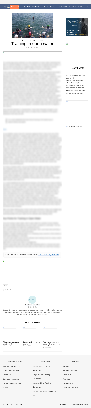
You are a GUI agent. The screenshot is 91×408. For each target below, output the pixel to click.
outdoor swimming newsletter (48, 254)
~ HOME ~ (62, 404)
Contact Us (7, 375)
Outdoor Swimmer (10, 290)
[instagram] (12, 405)
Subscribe (14, 6)
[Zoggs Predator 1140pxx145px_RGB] (32, 55)
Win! (73, 6)
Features (35, 6)
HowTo (5, 285)
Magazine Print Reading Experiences (41, 377)
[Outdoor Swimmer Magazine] (9, 6)
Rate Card (79, 2)
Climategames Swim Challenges (44, 391)
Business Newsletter (54, 2)
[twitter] (7, 405)
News (28, 6)
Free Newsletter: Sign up (41, 366)
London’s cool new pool (74, 93)
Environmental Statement (12, 383)
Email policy (37, 370)
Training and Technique (36, 40)
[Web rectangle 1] (77, 109)
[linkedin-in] (21, 405)
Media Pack (72, 2)
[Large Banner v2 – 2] (32, 270)
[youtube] (17, 405)
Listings (66, 6)
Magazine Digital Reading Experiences (42, 385)
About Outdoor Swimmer (11, 366)
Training (43, 6)
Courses (52, 6)
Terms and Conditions (70, 387)
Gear (58, 6)
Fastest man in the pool (76, 90)
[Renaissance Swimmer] (77, 135)
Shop (79, 6)
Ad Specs (85, 2)
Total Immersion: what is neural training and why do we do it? (51, 344)
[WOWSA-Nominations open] (77, 27)
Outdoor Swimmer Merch (12, 370)
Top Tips (22, 40)
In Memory (6, 387)
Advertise (64, 2)
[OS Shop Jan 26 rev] (77, 52)
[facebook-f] (3, 405)
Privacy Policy (68, 383)
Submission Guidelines (11, 379)
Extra (23, 6)
